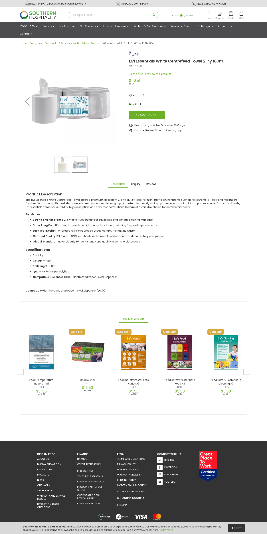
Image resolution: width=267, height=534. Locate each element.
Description (118, 184)
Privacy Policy (126, 464)
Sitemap (122, 505)
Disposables (51, 43)
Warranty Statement (130, 474)
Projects (43, 474)
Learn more (166, 530)
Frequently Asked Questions (48, 505)
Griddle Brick (87, 380)
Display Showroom (49, 464)
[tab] (118, 184)
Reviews (151, 184)
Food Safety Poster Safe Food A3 (180, 381)
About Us (224, 26)
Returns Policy (126, 480)
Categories (35, 43)
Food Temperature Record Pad (41, 381)
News (40, 480)
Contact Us (44, 469)
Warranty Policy (127, 469)
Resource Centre (181, 26)
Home (23, 43)
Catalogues (205, 26)
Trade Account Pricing (135, 3)
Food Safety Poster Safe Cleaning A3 (226, 381)
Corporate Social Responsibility (88, 496)
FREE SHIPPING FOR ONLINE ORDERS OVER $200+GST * (58, 3)
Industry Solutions (115, 26)
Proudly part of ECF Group (89, 488)
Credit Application (89, 464)
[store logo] (42, 15)
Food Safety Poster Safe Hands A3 (133, 381)
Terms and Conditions (131, 459)
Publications (85, 471)
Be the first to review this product (150, 74)
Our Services (88, 26)
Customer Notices (89, 503)
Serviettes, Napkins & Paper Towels (80, 43)
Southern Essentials (90, 476)
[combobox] (113, 15)
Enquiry (135, 184)
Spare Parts (44, 490)
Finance (82, 459)
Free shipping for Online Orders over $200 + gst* (160, 125)
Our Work (43, 485)
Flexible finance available (211, 3)
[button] (27, 101)
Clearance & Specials (90, 481)
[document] (134, 528)
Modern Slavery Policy (131, 485)
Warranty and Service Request (51, 497)
